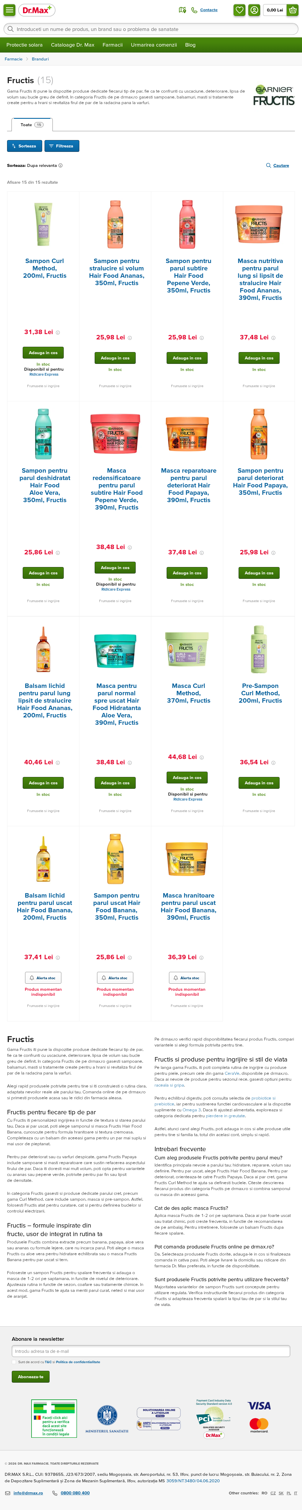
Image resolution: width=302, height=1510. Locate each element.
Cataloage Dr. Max (72, 45)
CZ (273, 1493)
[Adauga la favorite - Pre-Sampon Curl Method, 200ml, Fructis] (288, 624)
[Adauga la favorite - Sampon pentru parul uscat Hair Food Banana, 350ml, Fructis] (144, 833)
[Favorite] (239, 10)
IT (295, 1493)
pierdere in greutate (225, 1115)
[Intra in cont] (254, 10)
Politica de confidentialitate (78, 1362)
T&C (48, 1362)
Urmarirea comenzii (154, 45)
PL (289, 1493)
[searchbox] (151, 29)
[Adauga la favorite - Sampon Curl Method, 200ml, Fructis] (72, 199)
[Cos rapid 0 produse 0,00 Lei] (292, 10)
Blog (190, 45)
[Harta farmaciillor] (182, 10)
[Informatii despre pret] (58, 332)
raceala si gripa (169, 1084)
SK (281, 1493)
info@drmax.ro (28, 1492)
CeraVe (232, 1073)
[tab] (32, 125)
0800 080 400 (75, 1492)
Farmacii (113, 45)
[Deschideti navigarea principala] (9, 10)
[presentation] (43, 224)
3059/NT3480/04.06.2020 (193, 1480)
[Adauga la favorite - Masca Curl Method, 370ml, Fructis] (216, 624)
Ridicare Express (43, 374)
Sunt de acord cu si (59, 1362)
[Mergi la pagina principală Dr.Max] (36, 10)
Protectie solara (24, 45)
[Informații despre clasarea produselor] (61, 165)
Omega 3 (192, 1109)
